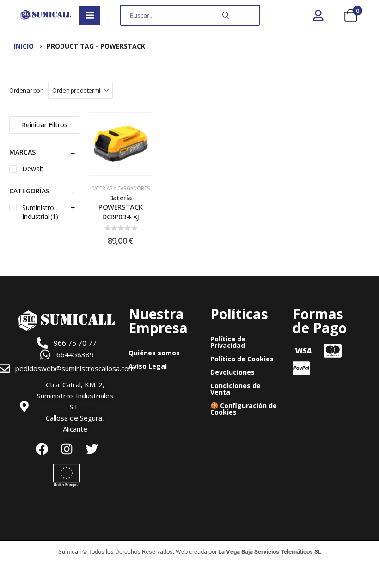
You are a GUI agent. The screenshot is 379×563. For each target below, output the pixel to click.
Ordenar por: (26, 90)
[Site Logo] (45, 15)
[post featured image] (120, 144)
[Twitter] (91, 449)
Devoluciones (232, 372)
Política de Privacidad (227, 342)
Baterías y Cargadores (121, 188)
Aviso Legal (147, 366)
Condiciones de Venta (235, 388)
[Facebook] (41, 449)
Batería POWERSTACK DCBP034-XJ (120, 207)
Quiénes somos (154, 352)
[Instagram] (66, 449)
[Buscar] (226, 15)
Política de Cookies (242, 358)
